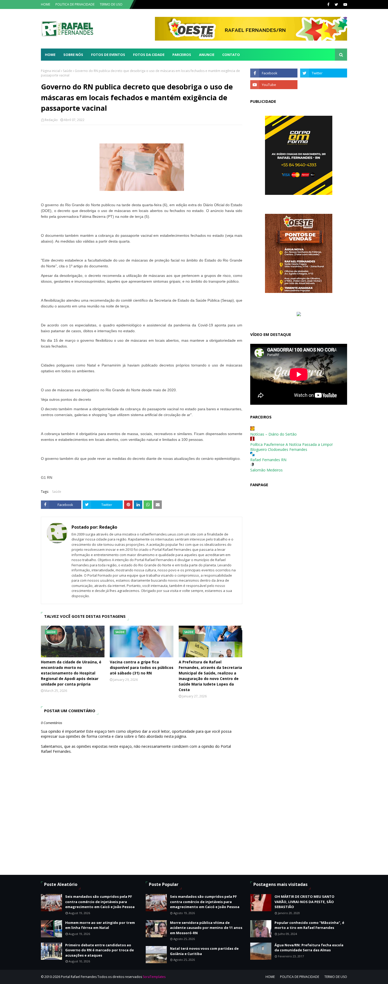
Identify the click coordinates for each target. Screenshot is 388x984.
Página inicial (50, 71)
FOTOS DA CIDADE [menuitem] (148, 54)
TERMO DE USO (111, 4)
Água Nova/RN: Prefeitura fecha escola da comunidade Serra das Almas (309, 948)
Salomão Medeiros (266, 469)
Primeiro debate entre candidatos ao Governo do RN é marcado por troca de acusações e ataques (99, 950)
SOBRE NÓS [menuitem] (73, 54)
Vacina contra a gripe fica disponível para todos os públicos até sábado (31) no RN (141, 667)
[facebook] (328, 4)
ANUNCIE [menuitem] (206, 54)
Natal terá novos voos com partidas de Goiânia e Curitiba (204, 951)
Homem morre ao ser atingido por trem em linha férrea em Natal (100, 925)
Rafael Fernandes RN (268, 459)
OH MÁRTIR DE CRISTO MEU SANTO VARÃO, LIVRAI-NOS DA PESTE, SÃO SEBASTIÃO (304, 901)
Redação (51, 120)
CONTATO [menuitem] (231, 54)
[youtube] (344, 4)
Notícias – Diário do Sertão (273, 434)
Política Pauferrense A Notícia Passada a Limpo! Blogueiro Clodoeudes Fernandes (291, 447)
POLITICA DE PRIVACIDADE (74, 4)
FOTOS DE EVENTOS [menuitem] (108, 54)
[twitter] (336, 4)
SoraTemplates (154, 977)
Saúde (67, 71)
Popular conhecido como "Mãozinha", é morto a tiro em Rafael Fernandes (309, 925)
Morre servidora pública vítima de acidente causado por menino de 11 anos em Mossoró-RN (206, 927)
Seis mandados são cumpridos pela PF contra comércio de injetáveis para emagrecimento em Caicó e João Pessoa (100, 901)
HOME (45, 4)
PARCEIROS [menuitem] (181, 54)
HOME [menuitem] (50, 54)
